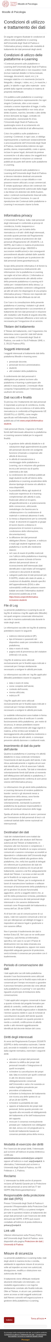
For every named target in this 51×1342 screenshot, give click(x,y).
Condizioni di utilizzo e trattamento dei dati (19, 1334)
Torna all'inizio (38, 1318)
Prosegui (26, 1340)
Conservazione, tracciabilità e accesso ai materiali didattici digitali (27, 1335)
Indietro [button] (9, 1320)
